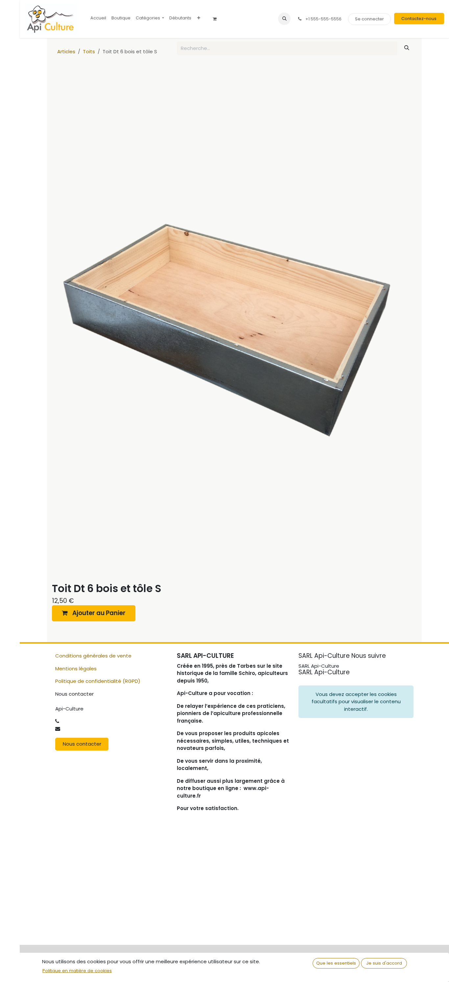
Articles (66, 51)
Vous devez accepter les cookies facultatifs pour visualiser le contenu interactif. (356, 701)
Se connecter (369, 19)
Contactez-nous (419, 18)
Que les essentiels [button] (336, 963)
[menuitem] (98, 18)
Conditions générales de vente (93, 655)
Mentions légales (76, 668)
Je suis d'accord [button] (384, 963)
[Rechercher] (407, 47)
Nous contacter (82, 743)
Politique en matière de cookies (77, 971)
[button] (284, 18)
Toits (89, 51)
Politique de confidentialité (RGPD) (97, 681)
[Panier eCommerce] (217, 19)
